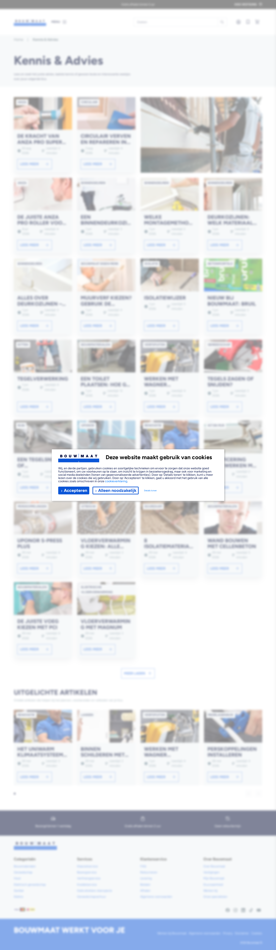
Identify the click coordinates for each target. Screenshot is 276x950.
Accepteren (75, 490)
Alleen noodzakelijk (117, 490)
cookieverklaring (116, 481)
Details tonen (150, 490)
